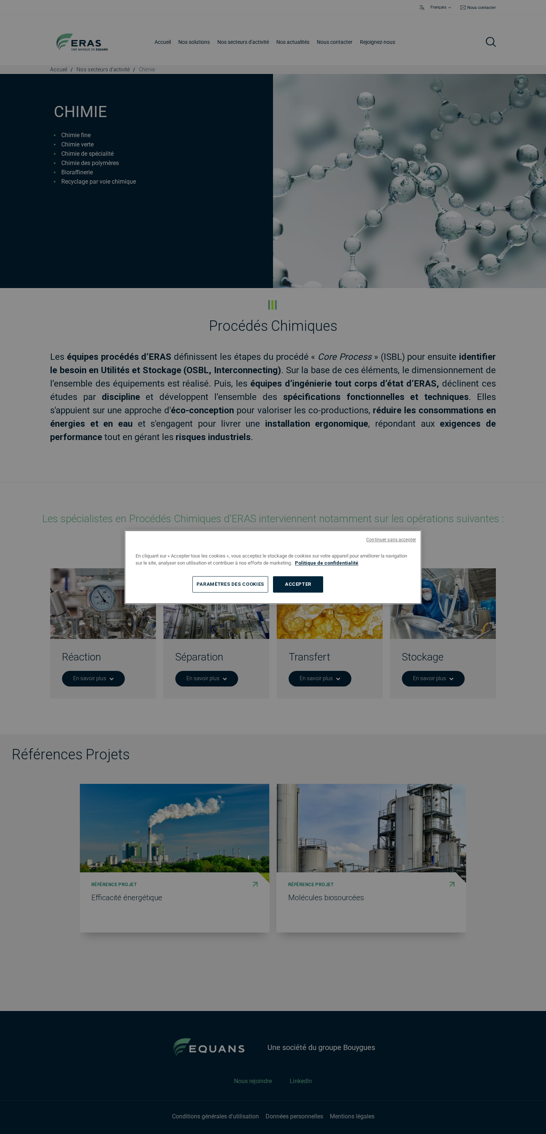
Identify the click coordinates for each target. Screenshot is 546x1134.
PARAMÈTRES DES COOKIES (230, 584)
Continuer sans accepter (391, 539)
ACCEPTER (298, 584)
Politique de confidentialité (326, 563)
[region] (273, 567)
